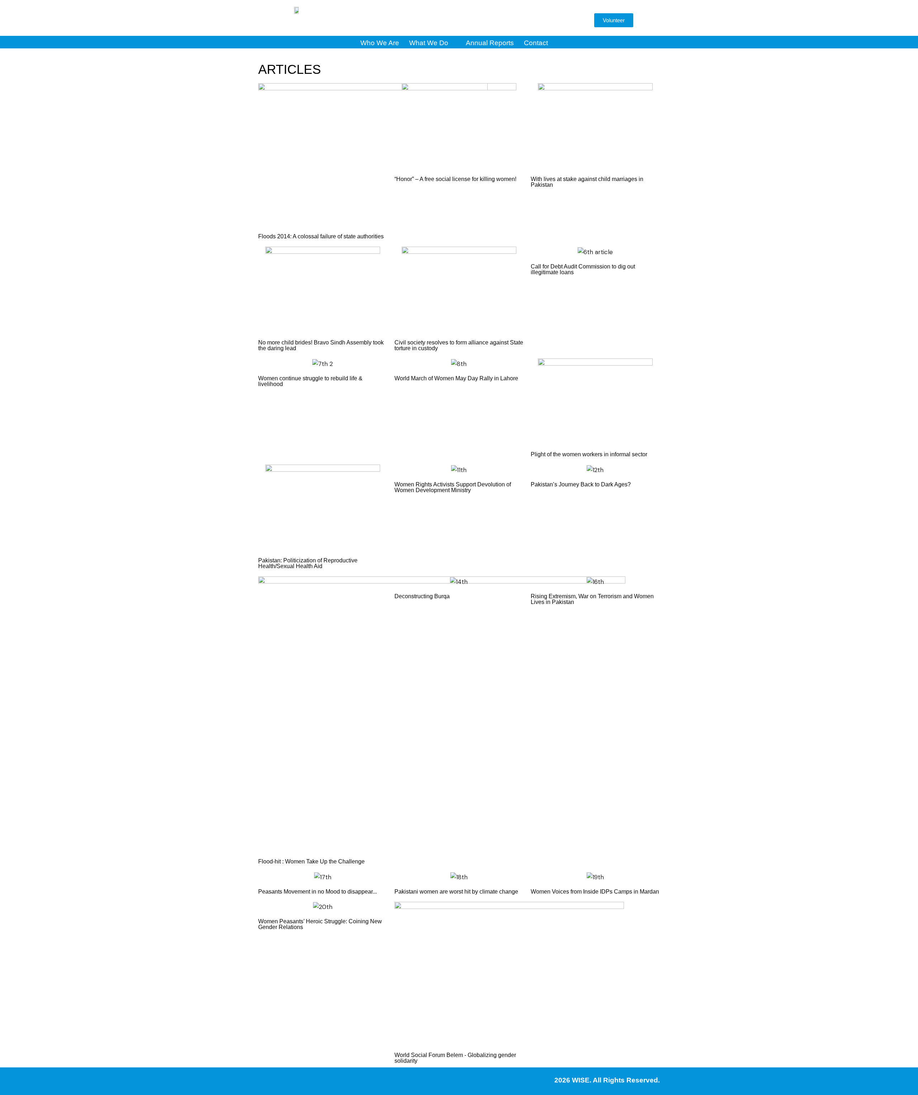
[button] (577, 22)
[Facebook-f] (446, 21)
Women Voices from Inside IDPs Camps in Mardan (595, 892)
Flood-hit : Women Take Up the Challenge (311, 861)
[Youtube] (510, 21)
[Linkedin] (532, 21)
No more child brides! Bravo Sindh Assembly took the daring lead (321, 345)
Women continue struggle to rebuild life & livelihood (310, 381)
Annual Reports (490, 43)
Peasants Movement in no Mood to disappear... (317, 892)
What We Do (428, 43)
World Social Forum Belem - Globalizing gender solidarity (455, 1058)
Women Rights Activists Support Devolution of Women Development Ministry (452, 487)
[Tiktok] (553, 21)
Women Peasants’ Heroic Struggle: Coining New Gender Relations (320, 924)
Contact (536, 43)
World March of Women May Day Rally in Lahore (456, 378)
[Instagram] (467, 21)
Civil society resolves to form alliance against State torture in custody (458, 345)
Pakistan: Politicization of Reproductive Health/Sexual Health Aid (308, 563)
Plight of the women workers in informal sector (589, 454)
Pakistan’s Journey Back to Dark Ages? (581, 484)
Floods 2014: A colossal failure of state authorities (321, 236)
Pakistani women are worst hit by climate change (456, 892)
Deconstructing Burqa (422, 596)
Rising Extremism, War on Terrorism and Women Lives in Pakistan (592, 599)
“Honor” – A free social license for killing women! (455, 179)
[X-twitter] (489, 21)
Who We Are (379, 43)
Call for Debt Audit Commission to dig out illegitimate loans (583, 269)
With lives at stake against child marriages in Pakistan (587, 182)
